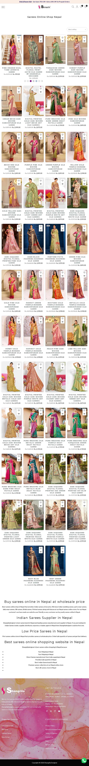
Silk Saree (5, 729)
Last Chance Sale (7, 726)
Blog (46, 741)
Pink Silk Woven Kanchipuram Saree (77, 121)
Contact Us (49, 737)
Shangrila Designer (50, 763)
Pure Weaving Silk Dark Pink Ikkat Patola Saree (12, 489)
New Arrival (5, 737)
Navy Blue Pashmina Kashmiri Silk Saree (33, 581)
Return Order (50, 745)
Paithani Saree (6, 733)
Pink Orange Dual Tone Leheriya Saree (11, 70)
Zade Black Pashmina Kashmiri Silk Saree (33, 259)
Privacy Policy (50, 726)
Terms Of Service (51, 733)
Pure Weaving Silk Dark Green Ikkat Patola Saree (55, 121)
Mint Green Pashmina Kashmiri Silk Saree (55, 581)
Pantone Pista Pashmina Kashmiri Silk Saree (55, 259)
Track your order (51, 748)
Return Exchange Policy (53, 729)
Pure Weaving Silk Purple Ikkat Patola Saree (55, 443)
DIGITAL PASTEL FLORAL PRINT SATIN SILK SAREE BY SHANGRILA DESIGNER (33, 72)
